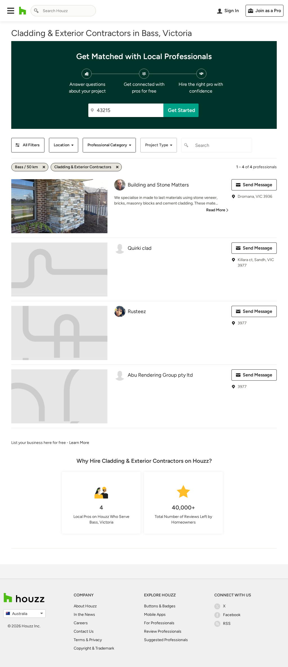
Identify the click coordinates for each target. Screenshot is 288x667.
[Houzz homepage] (22, 11)
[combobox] (63, 10)
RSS (227, 623)
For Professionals (159, 623)
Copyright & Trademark (94, 648)
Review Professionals (162, 631)
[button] (10, 11)
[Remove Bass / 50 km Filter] (43, 167)
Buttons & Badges (160, 606)
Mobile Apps (155, 614)
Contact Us (84, 631)
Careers (81, 623)
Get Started (181, 110)
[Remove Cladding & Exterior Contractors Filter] (117, 167)
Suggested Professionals (166, 639)
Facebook (231, 614)
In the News (84, 614)
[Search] (36, 10)
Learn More (79, 442)
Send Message (257, 184)
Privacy (95, 639)
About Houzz (85, 606)
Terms (79, 639)
